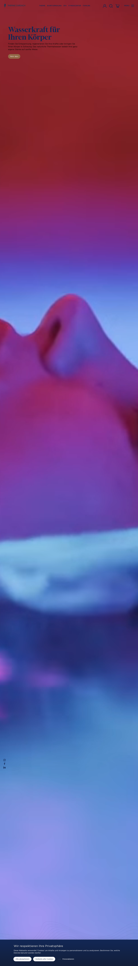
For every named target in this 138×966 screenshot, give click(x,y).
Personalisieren (68, 959)
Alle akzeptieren (22, 959)
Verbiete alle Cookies (44, 959)
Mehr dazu (14, 56)
